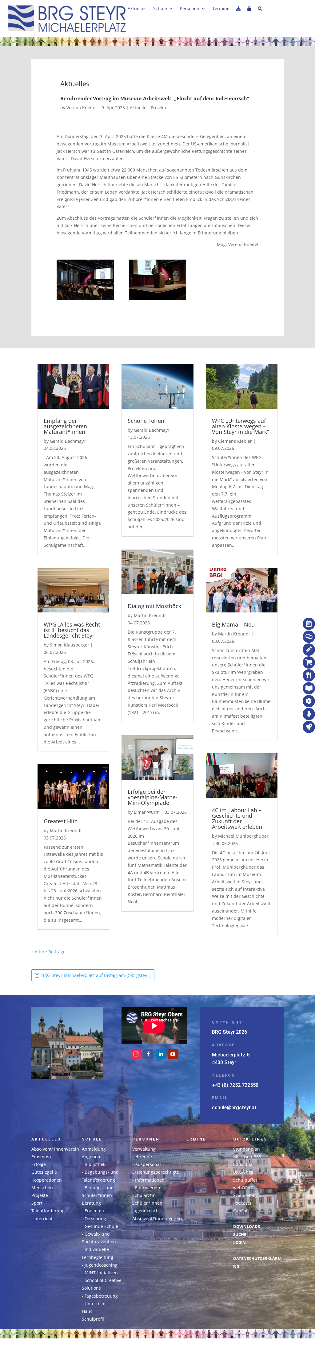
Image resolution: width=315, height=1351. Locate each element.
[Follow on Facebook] (148, 1054)
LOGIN (239, 1242)
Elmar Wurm (147, 812)
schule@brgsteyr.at (234, 1107)
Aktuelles (137, 8)
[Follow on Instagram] (136, 1054)
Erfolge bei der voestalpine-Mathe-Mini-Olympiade (152, 797)
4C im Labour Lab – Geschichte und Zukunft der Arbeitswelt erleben (237, 818)
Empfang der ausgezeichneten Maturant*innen (65, 426)
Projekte (159, 107)
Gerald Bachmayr (68, 441)
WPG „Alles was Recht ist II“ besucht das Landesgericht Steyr (72, 630)
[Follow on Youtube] (173, 1054)
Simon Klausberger (69, 645)
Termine (220, 8)
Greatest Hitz (60, 821)
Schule (160, 8)
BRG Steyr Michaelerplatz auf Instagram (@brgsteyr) (95, 975)
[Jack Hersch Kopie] (157, 281)
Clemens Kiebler (235, 441)
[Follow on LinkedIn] (160, 1054)
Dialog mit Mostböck (154, 606)
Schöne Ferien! (147, 420)
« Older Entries (81, 952)
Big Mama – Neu (233, 624)
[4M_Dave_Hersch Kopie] (85, 281)
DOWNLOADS (246, 1226)
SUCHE (239, 1234)
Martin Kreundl (66, 830)
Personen (189, 8)
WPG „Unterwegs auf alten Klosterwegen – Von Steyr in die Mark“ (240, 426)
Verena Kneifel (81, 107)
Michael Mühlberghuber (243, 836)
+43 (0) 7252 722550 (235, 1085)
